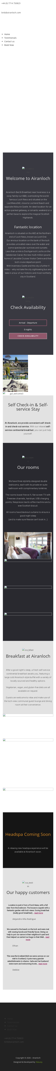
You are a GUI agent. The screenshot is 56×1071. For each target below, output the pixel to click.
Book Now (9, 45)
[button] (28, 28)
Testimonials (10, 37)
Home (7, 34)
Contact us (9, 41)
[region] (28, 105)
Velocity (39, 1062)
